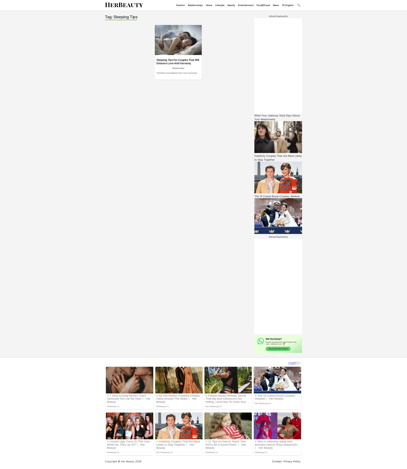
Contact (277, 461)
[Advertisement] (278, 66)
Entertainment (246, 5)
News (276, 5)
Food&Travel (263, 5)
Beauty (231, 5)
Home (209, 5)
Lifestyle (219, 5)
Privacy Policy (291, 461)
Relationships (195, 5)
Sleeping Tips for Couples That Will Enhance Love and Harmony (177, 61)
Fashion (180, 5)
